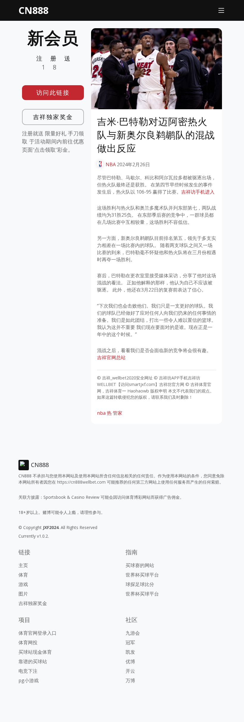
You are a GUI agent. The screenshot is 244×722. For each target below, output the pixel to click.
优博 (130, 661)
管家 (117, 413)
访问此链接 (53, 92)
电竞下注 (27, 671)
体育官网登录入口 (37, 633)
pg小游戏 (28, 680)
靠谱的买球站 (32, 661)
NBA (111, 164)
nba (101, 413)
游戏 (23, 584)
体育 (23, 574)
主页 (23, 565)
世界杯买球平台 (142, 574)
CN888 (33, 10)
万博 (130, 680)
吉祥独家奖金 (53, 117)
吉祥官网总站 (111, 357)
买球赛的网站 (140, 565)
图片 (23, 593)
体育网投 (27, 642)
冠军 (130, 642)
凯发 (130, 652)
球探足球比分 (140, 584)
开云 (130, 671)
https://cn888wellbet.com (81, 482)
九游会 (133, 633)
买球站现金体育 (35, 652)
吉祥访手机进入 (198, 192)
